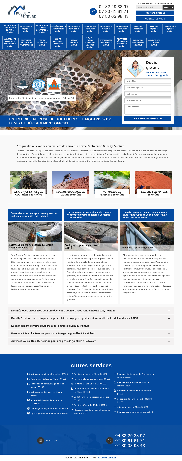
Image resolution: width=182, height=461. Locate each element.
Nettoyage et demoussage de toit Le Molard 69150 (48, 385)
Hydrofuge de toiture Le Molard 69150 (49, 413)
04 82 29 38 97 (114, 6)
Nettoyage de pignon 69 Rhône (106, 29)
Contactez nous (155, 19)
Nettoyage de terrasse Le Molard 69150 (47, 394)
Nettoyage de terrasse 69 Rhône (74, 29)
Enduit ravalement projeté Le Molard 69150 (91, 398)
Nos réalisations (155, 13)
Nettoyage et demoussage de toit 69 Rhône (10, 28)
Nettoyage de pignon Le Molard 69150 (49, 374)
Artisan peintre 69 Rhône (74, 42)
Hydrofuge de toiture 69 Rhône (122, 29)
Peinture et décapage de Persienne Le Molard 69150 (135, 376)
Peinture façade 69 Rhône (154, 29)
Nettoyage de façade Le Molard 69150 (49, 408)
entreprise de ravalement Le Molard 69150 (134, 400)
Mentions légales (107, 458)
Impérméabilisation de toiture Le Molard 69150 (46, 402)
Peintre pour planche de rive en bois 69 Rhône (10, 42)
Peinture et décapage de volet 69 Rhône (26, 42)
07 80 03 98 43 (114, 16)
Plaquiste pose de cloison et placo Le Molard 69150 (92, 411)
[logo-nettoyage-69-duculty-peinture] (22, 11)
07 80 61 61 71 (114, 11)
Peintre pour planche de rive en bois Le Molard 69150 (91, 390)
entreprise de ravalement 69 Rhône (106, 42)
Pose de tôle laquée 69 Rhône (170, 29)
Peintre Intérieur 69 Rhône (42, 42)
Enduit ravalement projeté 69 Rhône (58, 42)
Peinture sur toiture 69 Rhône (90, 29)
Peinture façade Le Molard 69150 (90, 384)
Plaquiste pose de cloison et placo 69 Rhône (90, 42)
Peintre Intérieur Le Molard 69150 (90, 405)
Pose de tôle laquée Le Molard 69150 (92, 379)
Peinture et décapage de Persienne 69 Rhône (122, 42)
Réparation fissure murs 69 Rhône (138, 42)
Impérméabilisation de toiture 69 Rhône (58, 29)
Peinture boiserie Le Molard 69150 (90, 374)
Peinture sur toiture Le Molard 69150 (48, 379)
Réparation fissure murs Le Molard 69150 (134, 392)
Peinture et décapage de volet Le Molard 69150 (133, 384)
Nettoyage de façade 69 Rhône (26, 29)
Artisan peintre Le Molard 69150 (132, 407)
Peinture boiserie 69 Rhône (138, 29)
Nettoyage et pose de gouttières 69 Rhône (42, 28)
